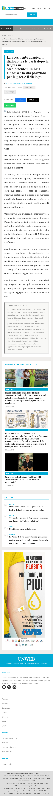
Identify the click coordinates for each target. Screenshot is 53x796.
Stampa (11, 92)
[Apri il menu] (26, 22)
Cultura (4, 712)
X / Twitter (33, 100)
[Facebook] (14, 687)
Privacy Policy (7, 764)
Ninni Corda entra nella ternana (22, 529)
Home (4, 35)
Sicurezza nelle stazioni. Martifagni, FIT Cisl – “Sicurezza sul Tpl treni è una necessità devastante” (26, 479)
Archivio (5, 743)
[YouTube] (4, 687)
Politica (10, 35)
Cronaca (5, 717)
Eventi (4, 726)
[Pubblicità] (26, 600)
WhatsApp (10, 105)
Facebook (20, 100)
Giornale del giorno (9, 747)
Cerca (32, 15)
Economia (6, 708)
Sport (4, 721)
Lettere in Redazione (9, 738)
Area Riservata (7, 752)
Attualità (5, 703)
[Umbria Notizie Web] (26, 7)
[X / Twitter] (9, 687)
